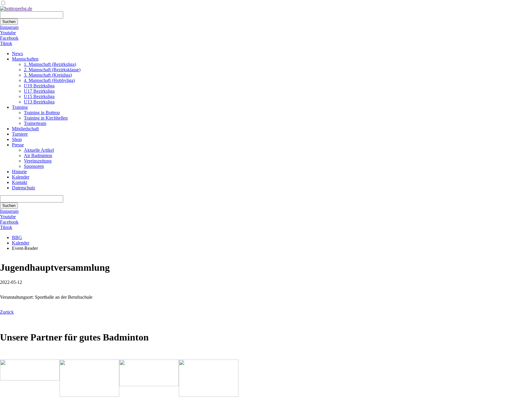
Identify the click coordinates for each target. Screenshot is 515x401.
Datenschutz (23, 187)
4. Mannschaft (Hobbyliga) (49, 80)
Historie (19, 171)
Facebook (9, 38)
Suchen (8, 21)
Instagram (9, 27)
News (17, 53)
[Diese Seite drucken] (2, 322)
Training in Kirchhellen (46, 117)
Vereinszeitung (38, 160)
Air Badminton (38, 155)
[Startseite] (16, 8)
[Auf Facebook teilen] (8, 322)
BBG (17, 237)
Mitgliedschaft (25, 128)
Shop (17, 139)
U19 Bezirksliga (39, 85)
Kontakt (19, 182)
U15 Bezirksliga (39, 96)
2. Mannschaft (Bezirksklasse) (52, 69)
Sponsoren (34, 166)
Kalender (20, 176)
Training (20, 107)
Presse (18, 144)
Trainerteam (35, 123)
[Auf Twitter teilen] (14, 322)
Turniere (20, 134)
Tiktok (6, 43)
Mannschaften (25, 58)
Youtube (8, 32)
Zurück (7, 312)
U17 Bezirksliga (39, 91)
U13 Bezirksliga (39, 101)
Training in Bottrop (42, 112)
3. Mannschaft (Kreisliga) (48, 75)
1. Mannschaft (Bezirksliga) (50, 64)
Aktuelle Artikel (39, 150)
